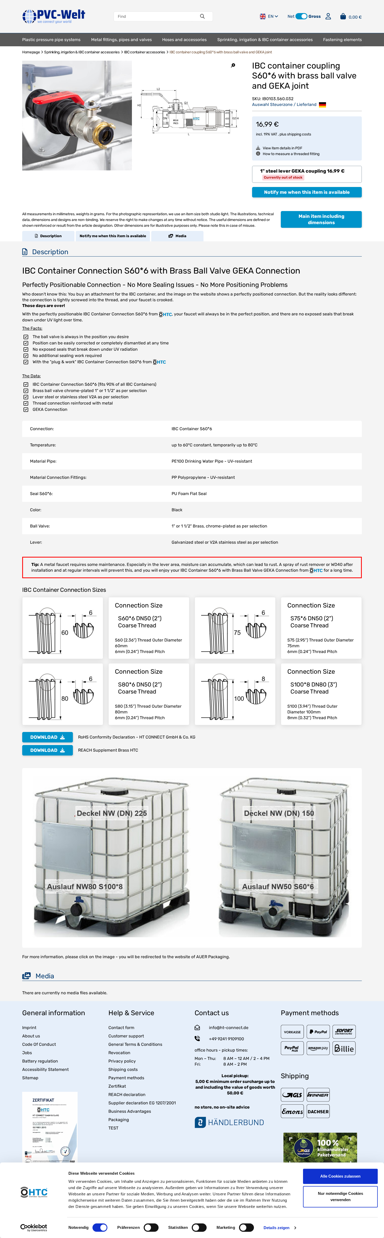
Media (179, 236)
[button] (301, 16)
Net (291, 16)
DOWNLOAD (43, 737)
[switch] (151, 1227)
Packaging (118, 1119)
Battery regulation (40, 1061)
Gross (315, 16)
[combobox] (307, 174)
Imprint (29, 1027)
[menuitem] (51, 39)
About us (31, 1035)
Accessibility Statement (45, 1069)
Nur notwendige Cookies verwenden (340, 1196)
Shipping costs (123, 1069)
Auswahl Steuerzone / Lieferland (285, 104)
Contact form (121, 1027)
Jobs (27, 1052)
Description (50, 236)
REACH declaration (127, 1094)
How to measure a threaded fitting (291, 154)
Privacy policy (122, 1061)
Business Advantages (129, 1111)
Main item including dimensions (321, 219)
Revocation (119, 1052)
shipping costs (299, 134)
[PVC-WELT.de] (54, 16)
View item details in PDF (282, 148)
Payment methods (126, 1077)
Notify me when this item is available (307, 192)
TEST (113, 1128)
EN (271, 16)
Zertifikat (117, 1086)
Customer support (126, 1035)
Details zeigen (276, 1227)
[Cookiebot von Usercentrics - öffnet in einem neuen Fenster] (34, 1228)
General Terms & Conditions (135, 1044)
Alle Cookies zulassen (340, 1176)
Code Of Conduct (39, 1044)
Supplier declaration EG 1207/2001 (142, 1102)
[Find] (202, 16)
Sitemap (30, 1077)
